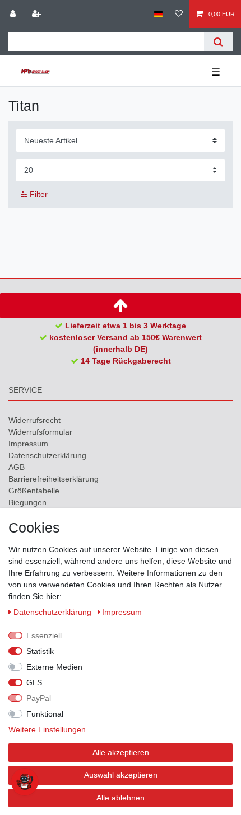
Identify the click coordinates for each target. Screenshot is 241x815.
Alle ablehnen (120, 797)
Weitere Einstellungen (47, 729)
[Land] (158, 14)
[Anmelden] (14, 14)
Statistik (40, 651)
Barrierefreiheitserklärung (53, 478)
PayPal (38, 698)
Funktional (44, 713)
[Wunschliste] (179, 14)
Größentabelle (33, 490)
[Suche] (218, 41)
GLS (34, 682)
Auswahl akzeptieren (120, 774)
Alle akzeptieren (120, 752)
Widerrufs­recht (34, 420)
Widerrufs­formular (40, 431)
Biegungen (27, 502)
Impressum (28, 443)
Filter (37, 194)
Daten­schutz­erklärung (47, 455)
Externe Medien (54, 666)
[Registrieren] (37, 14)
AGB (16, 467)
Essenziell (44, 635)
